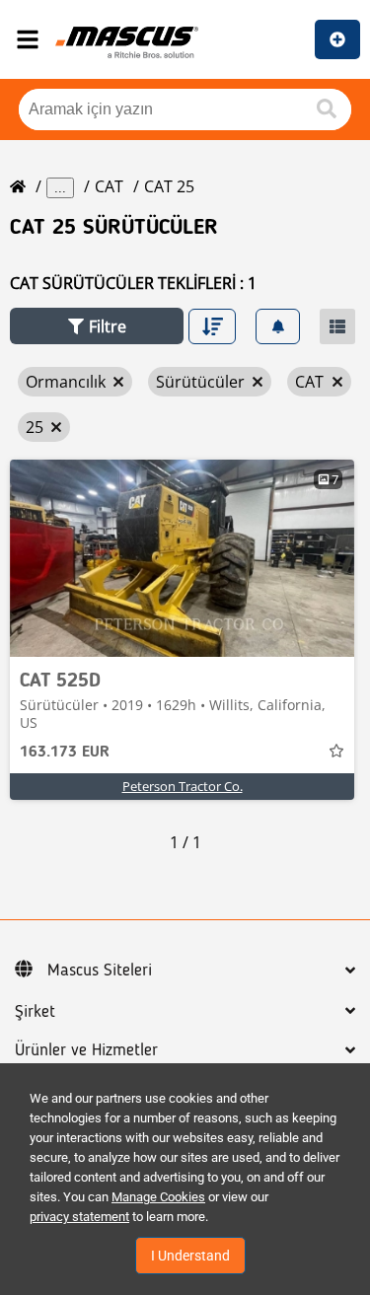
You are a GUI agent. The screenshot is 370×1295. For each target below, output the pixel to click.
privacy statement (79, 1216)
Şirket (35, 1012)
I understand (190, 1255)
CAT (109, 186)
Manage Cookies (158, 1196)
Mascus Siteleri (99, 970)
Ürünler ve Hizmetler (86, 1050)
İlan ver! (337, 39)
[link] (182, 558)
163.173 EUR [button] (65, 752)
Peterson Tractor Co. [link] (182, 786)
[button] (97, 326)
